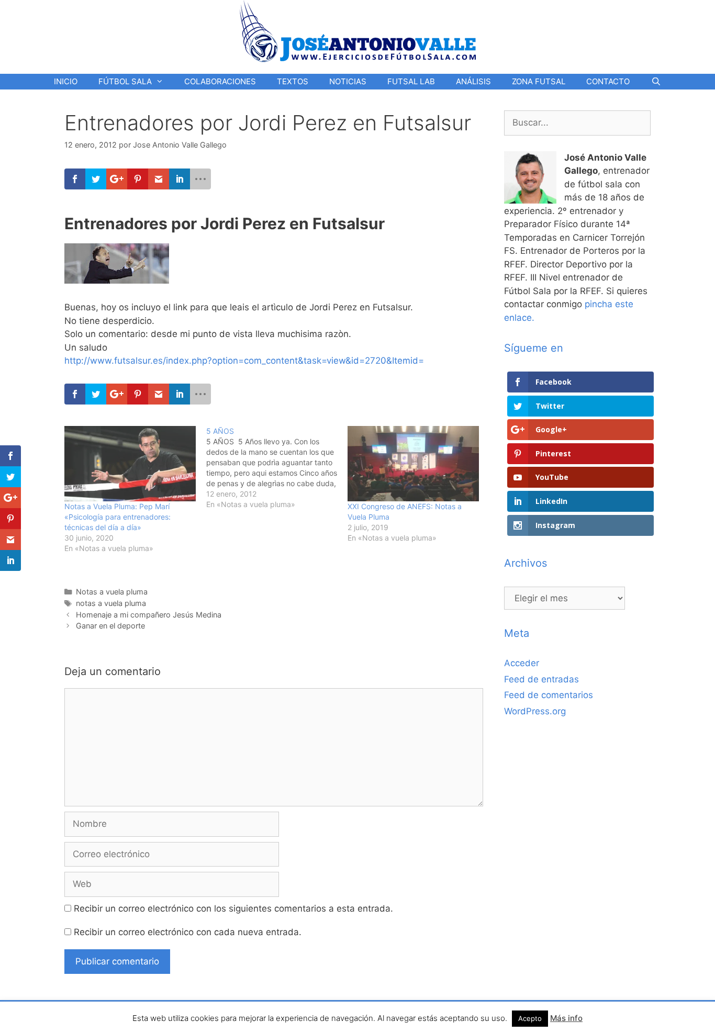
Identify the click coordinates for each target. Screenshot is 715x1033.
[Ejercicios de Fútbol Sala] (358, 31)
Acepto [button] (530, 1018)
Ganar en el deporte (110, 625)
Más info (566, 1018)
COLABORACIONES (220, 81)
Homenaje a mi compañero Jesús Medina (148, 614)
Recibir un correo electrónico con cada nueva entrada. (187, 932)
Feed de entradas (541, 679)
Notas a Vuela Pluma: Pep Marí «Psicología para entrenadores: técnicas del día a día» (117, 517)
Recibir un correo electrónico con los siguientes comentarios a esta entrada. (233, 908)
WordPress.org (535, 711)
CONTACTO (608, 81)
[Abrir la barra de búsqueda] (655, 81)
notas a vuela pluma (111, 603)
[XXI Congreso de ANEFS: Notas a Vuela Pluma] (413, 463)
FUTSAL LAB (411, 81)
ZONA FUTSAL (538, 81)
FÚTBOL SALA (125, 81)
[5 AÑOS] (277, 468)
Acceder (521, 663)
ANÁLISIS (473, 81)
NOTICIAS (347, 81)
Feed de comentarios (548, 695)
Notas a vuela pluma (112, 591)
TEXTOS (292, 81)
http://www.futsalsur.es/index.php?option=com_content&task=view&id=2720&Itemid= (244, 360)
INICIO (65, 81)
